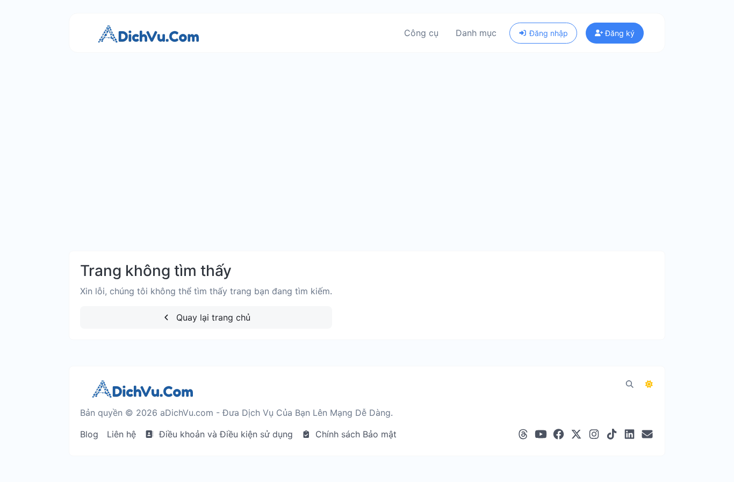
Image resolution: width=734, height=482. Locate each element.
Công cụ (421, 32)
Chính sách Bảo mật (355, 434)
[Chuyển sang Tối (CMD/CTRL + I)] (649, 384)
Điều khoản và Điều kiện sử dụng (224, 434)
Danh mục (476, 32)
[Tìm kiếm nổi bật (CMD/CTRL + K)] (629, 384)
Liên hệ (121, 434)
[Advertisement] (367, 162)
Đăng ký (619, 33)
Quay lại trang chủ (212, 317)
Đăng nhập (547, 33)
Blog (89, 434)
